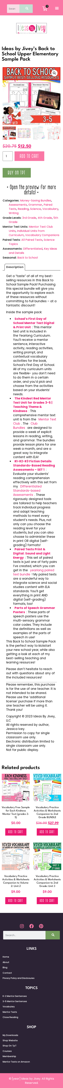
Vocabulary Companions (42, 235)
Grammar (35, 205)
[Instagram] (22, 926)
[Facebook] (31, 926)
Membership (9, 1056)
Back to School (27, 258)
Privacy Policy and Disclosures (18, 978)
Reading (23, 209)
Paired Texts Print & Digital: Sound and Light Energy (31, 553)
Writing (14, 213)
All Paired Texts (31, 240)
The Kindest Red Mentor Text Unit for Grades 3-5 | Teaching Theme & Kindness (32, 404)
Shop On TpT (9, 1045)
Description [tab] (14, 267)
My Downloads (10, 1035)
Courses (7, 1051)
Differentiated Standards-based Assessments (27, 490)
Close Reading (10, 1017)
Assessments (18, 205)
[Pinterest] (41, 926)
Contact (7, 972)
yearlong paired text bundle (33, 572)
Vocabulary (50, 209)
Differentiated (33, 249)
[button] (57, 8)
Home (6, 956)
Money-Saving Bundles (35, 201)
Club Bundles (25, 425)
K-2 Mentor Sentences (15, 996)
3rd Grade (29, 218)
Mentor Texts (10, 1011)
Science (35, 209)
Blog (5, 967)
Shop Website (10, 1040)
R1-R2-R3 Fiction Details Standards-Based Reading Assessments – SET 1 (34, 465)
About (6, 962)
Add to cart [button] (15, 832)
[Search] (26, 8)
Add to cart (29, 156)
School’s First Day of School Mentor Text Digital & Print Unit (33, 323)
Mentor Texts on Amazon (16, 1061)
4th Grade (45, 218)
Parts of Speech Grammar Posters (34, 610)
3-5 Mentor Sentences (15, 1001)
